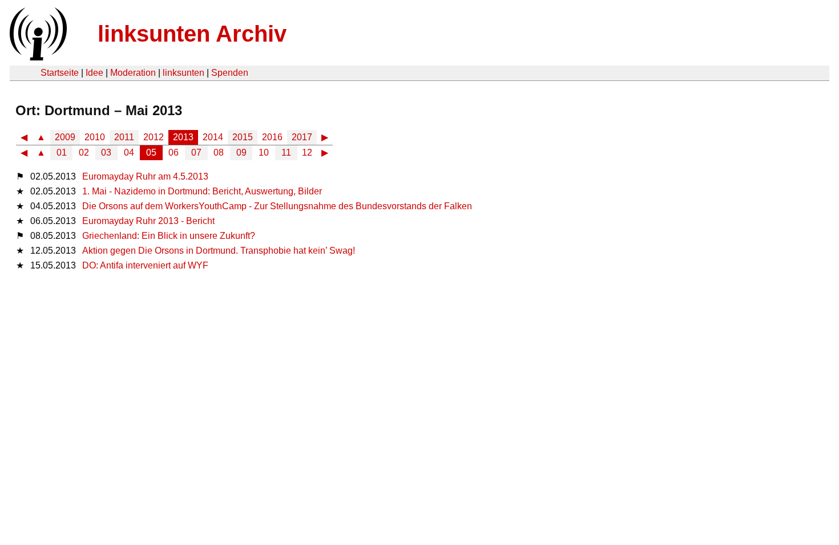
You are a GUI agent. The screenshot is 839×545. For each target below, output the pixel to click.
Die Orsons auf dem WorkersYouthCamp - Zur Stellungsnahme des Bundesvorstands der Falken (277, 206)
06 (173, 152)
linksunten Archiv (192, 33)
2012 (153, 137)
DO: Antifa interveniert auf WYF (145, 265)
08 (218, 152)
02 (84, 152)
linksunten (183, 73)
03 (106, 152)
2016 (272, 137)
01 (62, 152)
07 (196, 152)
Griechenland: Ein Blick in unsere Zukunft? (168, 236)
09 (241, 152)
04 (129, 152)
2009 (65, 137)
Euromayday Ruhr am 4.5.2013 (145, 176)
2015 (242, 137)
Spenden (229, 73)
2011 (124, 137)
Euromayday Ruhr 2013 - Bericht (148, 221)
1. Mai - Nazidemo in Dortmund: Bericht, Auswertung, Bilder (202, 191)
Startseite (60, 73)
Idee (94, 73)
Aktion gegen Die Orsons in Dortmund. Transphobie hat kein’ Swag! (218, 250)
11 (286, 152)
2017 (302, 137)
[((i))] (37, 57)
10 (264, 152)
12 (307, 152)
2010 (94, 137)
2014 (213, 137)
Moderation (133, 73)
